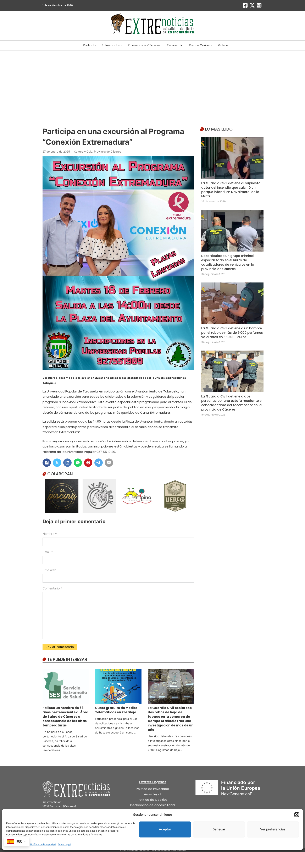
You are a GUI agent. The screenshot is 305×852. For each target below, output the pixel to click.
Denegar (218, 829)
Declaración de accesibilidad (152, 805)
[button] (297, 815)
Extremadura (112, 45)
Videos (223, 45)
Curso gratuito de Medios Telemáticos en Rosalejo (116, 710)
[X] (57, 462)
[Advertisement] (152, 82)
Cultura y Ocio (83, 151)
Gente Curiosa (200, 45)
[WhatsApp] (78, 462)
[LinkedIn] (67, 462)
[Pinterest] (88, 462)
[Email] (109, 462)
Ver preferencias (272, 829)
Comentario (52, 588)
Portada (89, 45)
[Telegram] (98, 462)
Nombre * (50, 534)
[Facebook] (47, 462)
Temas (172, 45)
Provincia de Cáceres (144, 45)
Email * (48, 552)
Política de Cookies (152, 799)
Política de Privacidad (43, 844)
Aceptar (165, 829)
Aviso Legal (64, 844)
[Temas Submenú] (181, 45)
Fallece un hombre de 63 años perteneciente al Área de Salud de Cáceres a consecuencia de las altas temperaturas (65, 716)
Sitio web (49, 570)
